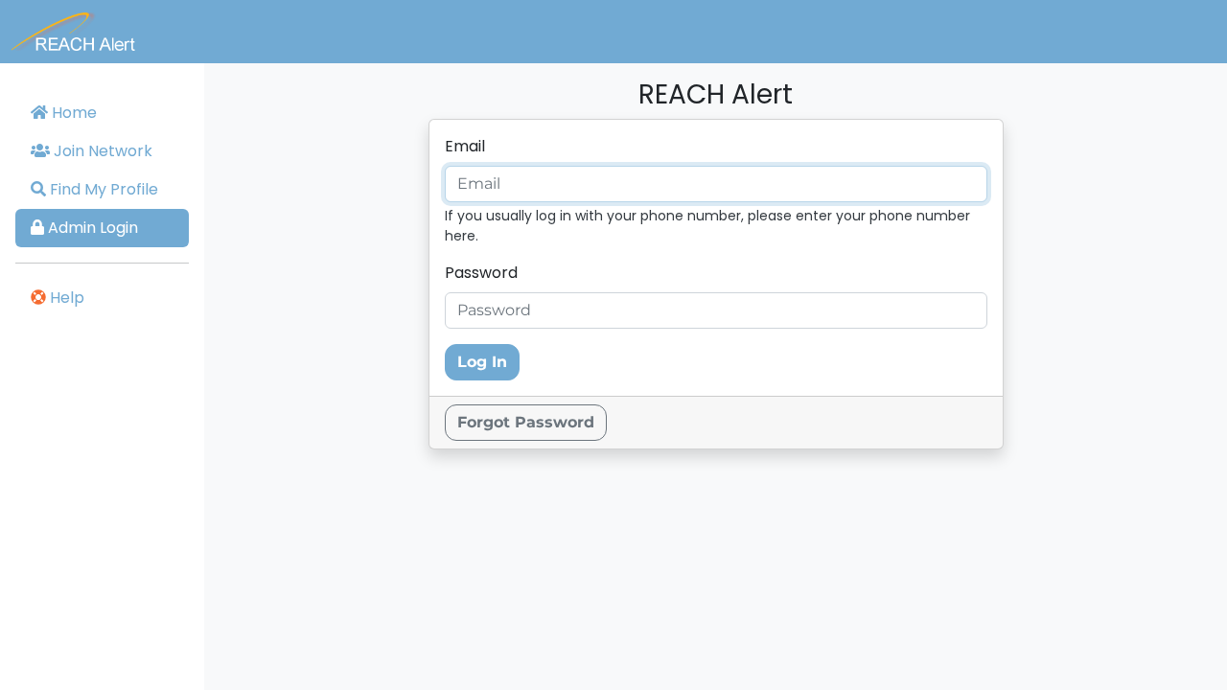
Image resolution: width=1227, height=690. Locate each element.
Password (481, 273)
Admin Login (91, 228)
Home (72, 113)
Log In (482, 362)
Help (65, 298)
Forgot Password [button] (525, 422)
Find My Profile (102, 189)
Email (465, 146)
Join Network (101, 151)
